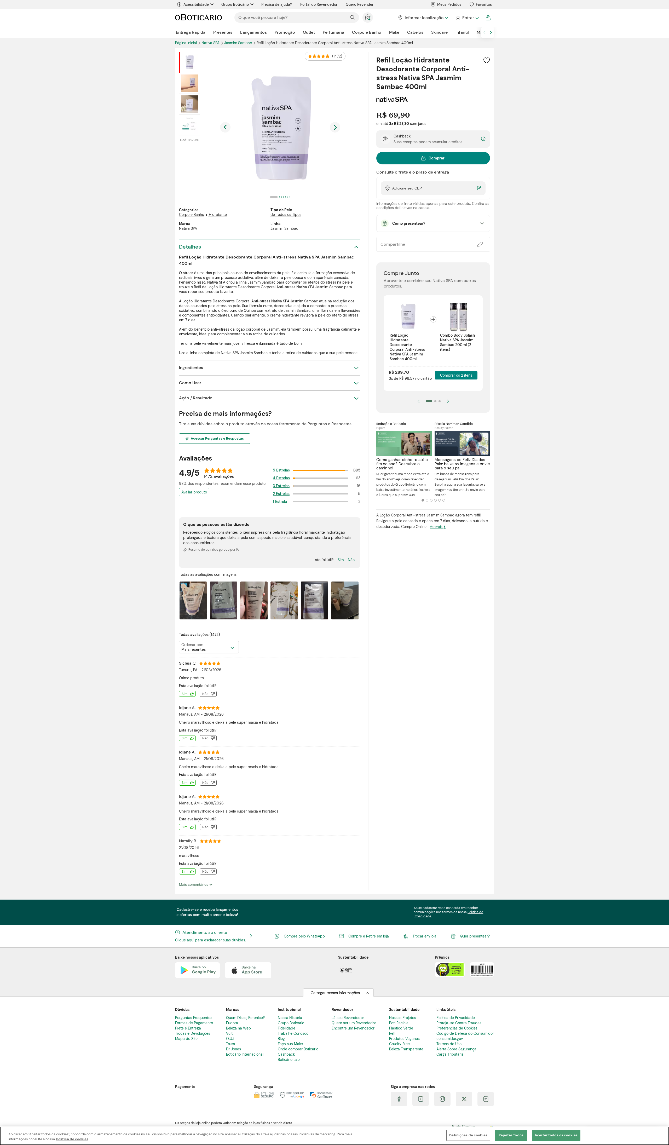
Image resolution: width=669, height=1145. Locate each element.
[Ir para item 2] (435, 401)
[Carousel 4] (435, 500)
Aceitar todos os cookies (556, 1135)
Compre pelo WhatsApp (304, 936)
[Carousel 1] (423, 500)
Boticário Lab (289, 1059)
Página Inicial (186, 43)
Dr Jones (233, 1049)
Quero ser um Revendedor (354, 1023)
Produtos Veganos (404, 1038)
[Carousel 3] (431, 500)
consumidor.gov (449, 1038)
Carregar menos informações (335, 993)
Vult (229, 1033)
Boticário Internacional (244, 1054)
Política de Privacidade (455, 1017)
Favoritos (484, 4)
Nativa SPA (211, 43)
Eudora (232, 1023)
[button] (486, 60)
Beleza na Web (238, 1028)
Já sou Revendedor (348, 1017)
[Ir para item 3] (440, 401)
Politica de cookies (72, 1139)
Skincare (439, 32)
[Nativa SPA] (392, 100)
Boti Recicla (398, 1023)
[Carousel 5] (439, 500)
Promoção (285, 32)
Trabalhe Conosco (293, 1033)
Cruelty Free (399, 1044)
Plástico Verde (401, 1028)
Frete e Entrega (188, 1028)
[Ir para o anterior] (484, 32)
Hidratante (218, 214)
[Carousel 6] (443, 500)
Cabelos (415, 32)
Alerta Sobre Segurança (456, 1049)
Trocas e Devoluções (192, 1033)
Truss (230, 1044)
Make (394, 32)
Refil (392, 1033)
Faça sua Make (290, 1044)
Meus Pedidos (449, 4)
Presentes (222, 32)
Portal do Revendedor (318, 4)
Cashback (286, 1054)
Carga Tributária (450, 1054)
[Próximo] (448, 401)
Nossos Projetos (402, 1017)
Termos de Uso (449, 1044)
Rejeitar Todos (511, 1135)
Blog (281, 1038)
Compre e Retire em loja (368, 936)
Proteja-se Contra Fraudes (458, 1023)
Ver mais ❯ (438, 527)
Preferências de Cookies (456, 1028)
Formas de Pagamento (194, 1023)
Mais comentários (194, 884)
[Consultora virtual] (367, 17)
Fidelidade (286, 1028)
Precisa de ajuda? (276, 4)
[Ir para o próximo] (491, 32)
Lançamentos (253, 32)
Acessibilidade (196, 4)
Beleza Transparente (406, 1049)
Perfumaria (333, 32)
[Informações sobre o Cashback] (483, 139)
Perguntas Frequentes (193, 1017)
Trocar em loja (424, 936)
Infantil (462, 32)
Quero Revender (359, 4)
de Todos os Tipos (285, 214)
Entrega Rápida (190, 32)
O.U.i (230, 1038)
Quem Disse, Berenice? (245, 1017)
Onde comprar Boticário (298, 1049)
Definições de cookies (468, 1135)
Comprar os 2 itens (456, 375)
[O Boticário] (198, 17)
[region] (334, 1135)
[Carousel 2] (427, 500)
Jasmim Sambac (238, 43)
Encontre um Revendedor (353, 1028)
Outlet (309, 32)
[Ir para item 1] (429, 401)
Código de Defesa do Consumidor (465, 1033)
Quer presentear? (475, 936)
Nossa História (290, 1017)
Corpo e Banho (366, 32)
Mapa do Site (186, 1038)
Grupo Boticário (235, 4)
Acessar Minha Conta (467, 18)
